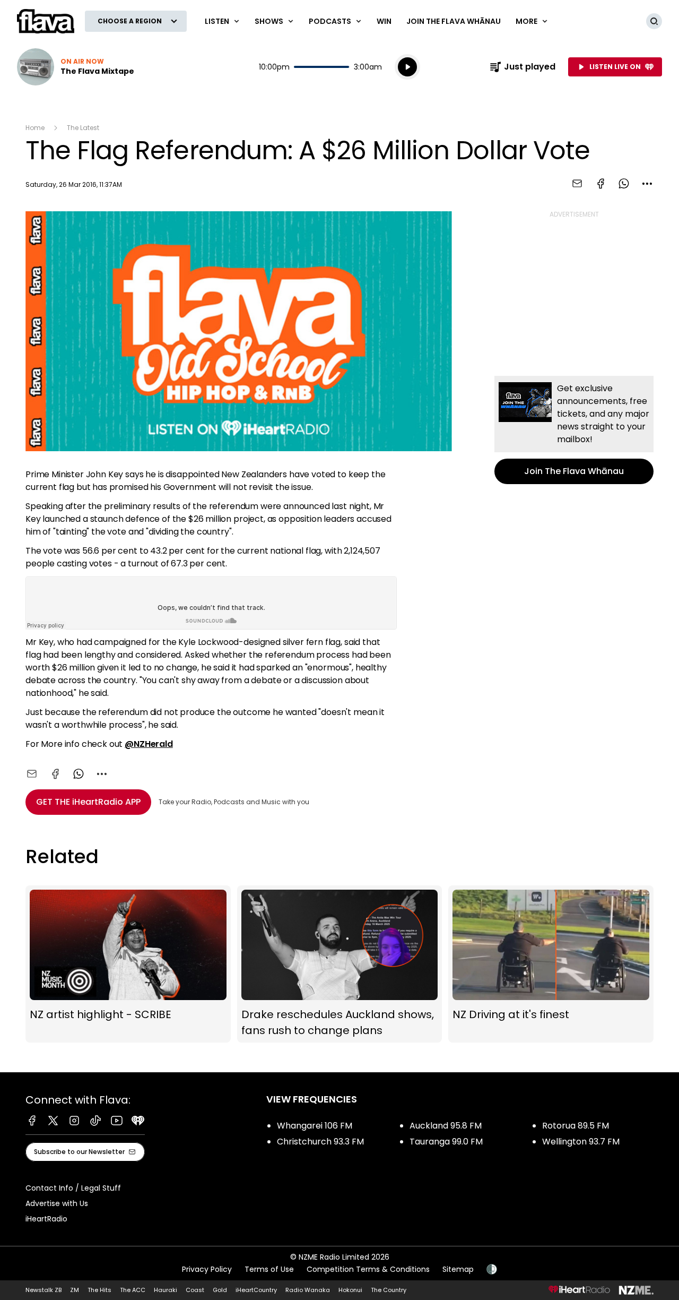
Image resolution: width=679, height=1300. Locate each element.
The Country (388, 1290)
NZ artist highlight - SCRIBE (128, 964)
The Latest (83, 127)
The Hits (99, 1290)
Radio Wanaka (307, 1290)
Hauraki (165, 1290)
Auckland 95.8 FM (446, 1126)
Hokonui (350, 1290)
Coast (195, 1290)
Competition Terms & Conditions (368, 1269)
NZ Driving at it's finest (551, 964)
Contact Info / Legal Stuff (73, 1188)
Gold (220, 1290)
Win (384, 21)
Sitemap (458, 1269)
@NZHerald (149, 744)
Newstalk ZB (43, 1290)
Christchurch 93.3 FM (320, 1141)
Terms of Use (269, 1269)
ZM (74, 1290)
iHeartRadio (46, 1218)
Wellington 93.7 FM (581, 1141)
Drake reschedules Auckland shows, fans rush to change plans (339, 964)
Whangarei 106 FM (314, 1126)
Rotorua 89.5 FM (575, 1126)
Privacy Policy (207, 1269)
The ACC (132, 1290)
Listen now (75, 66)
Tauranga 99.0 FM (446, 1141)
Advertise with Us (56, 1203)
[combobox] (647, 183)
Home (35, 127)
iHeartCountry (256, 1290)
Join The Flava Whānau (453, 21)
